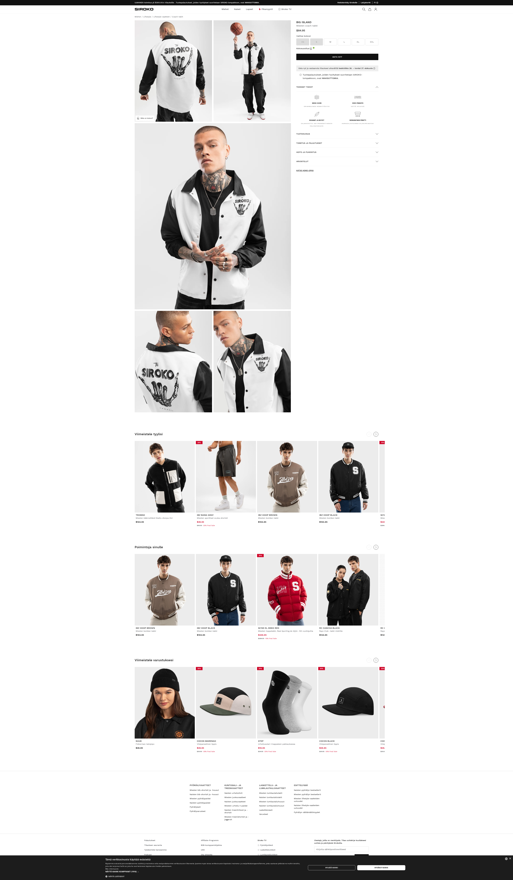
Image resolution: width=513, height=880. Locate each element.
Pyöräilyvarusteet (197, 811)
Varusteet (263, 814)
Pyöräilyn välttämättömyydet (307, 812)
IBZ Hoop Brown (267, 515)
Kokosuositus (302, 48)
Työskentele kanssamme (155, 850)
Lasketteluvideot (267, 850)
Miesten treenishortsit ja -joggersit (236, 818)
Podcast (148, 855)
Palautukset (149, 840)
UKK (203, 850)
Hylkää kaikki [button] (331, 868)
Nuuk (139, 741)
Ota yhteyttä (206, 855)
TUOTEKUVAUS (303, 134)
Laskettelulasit (266, 810)
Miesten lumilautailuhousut (271, 802)
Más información (112, 869)
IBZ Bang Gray (205, 515)
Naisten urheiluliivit (233, 793)
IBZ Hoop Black (328, 515)
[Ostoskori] (369, 9)
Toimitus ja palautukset (309, 143)
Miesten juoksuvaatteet (235, 797)
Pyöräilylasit (195, 807)
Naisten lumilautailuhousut (271, 806)
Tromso (140, 515)
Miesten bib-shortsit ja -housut (204, 790)
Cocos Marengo (206, 741)
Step (260, 741)
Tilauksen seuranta (153, 845)
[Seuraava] (376, 434)
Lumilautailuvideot (268, 855)
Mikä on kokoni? (147, 118)
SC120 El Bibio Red (268, 628)
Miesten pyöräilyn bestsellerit (307, 794)
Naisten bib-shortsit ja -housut (204, 794)
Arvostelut (302, 161)
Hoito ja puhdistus (306, 152)
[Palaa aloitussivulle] (144, 9)
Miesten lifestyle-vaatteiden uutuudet (307, 799)
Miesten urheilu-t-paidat (235, 806)
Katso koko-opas (305, 170)
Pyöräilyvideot (266, 845)
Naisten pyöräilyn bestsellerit (307, 790)
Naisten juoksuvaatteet (235, 802)
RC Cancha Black (329, 628)
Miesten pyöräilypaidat (200, 798)
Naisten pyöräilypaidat (200, 803)
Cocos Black (327, 741)
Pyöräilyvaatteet (200, 785)
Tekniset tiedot (304, 87)
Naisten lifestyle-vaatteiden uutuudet (306, 806)
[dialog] (256, 867)
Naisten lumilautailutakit (270, 797)
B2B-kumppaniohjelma (211, 845)
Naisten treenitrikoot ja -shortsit (236, 811)
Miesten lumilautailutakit (270, 793)
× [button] (510, 859)
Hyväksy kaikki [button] (381, 868)
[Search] (364, 9)
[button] (203, 871)
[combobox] (506, 858)
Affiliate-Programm (210, 840)
